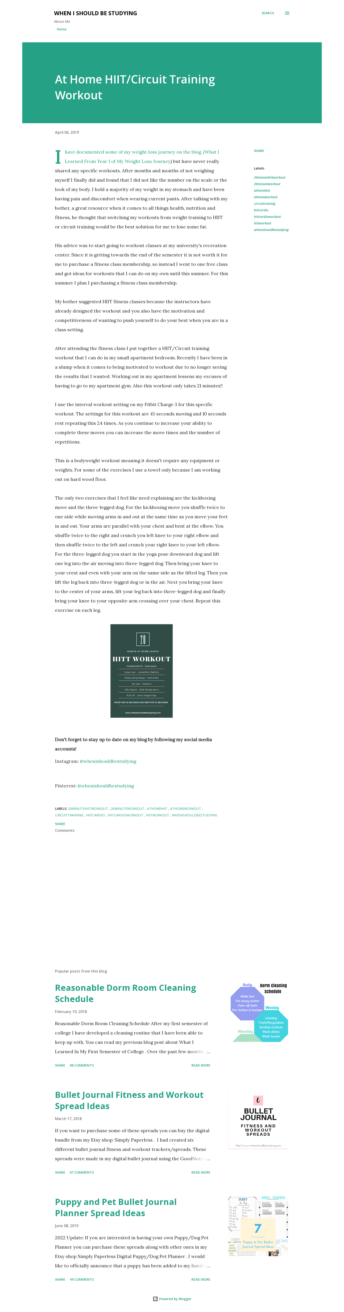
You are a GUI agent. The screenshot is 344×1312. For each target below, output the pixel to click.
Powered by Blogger (174, 1299)
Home (61, 29)
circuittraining (264, 203)
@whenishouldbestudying (108, 761)
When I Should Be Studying (95, 13)
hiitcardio (261, 210)
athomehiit (262, 190)
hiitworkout (262, 223)
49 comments (82, 1279)
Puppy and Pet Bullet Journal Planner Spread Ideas (116, 1207)
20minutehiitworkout (269, 177)
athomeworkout (266, 197)
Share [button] (259, 150)
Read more (200, 1065)
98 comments (82, 1065)
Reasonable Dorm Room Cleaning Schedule (125, 993)
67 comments (82, 1172)
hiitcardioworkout (267, 216)
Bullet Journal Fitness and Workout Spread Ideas (129, 1100)
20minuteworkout (267, 184)
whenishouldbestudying (271, 229)
